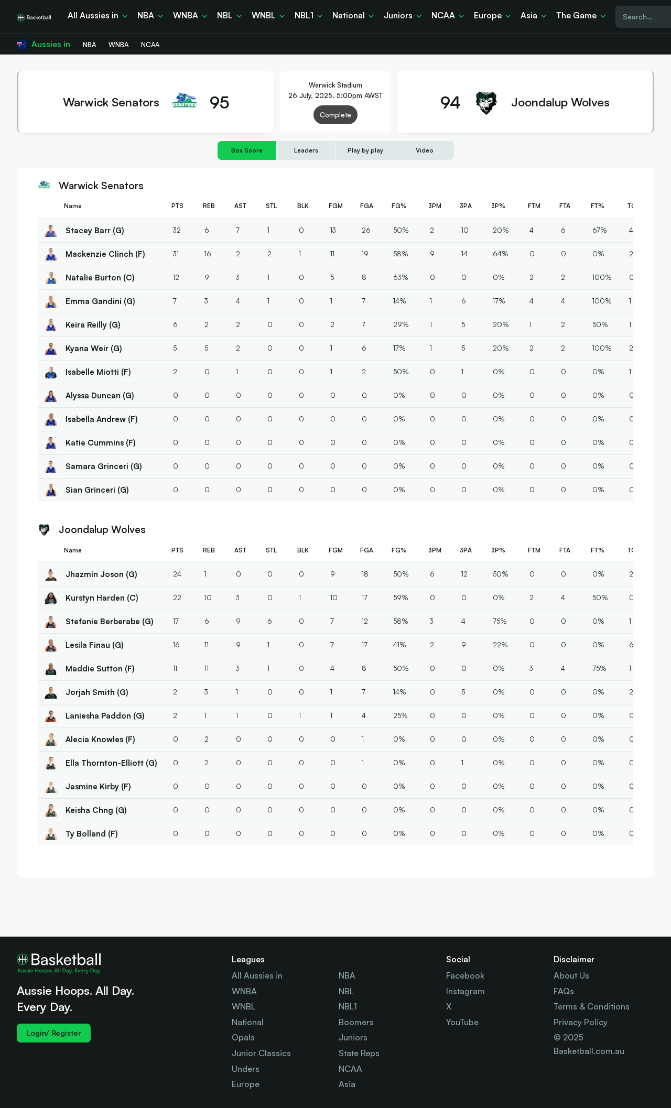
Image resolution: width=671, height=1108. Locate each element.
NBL (346, 991)
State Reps (359, 1053)
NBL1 (348, 1006)
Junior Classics (261, 1053)
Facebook (465, 975)
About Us (571, 975)
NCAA (350, 1068)
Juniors (353, 1037)
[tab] (247, 150)
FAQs (564, 991)
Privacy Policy (581, 1022)
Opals (243, 1037)
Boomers (356, 1022)
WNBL (243, 1006)
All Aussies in (257, 975)
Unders (245, 1068)
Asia (347, 1084)
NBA (347, 975)
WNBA (244, 991)
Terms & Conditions (592, 1006)
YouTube (462, 1022)
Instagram (465, 991)
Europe (245, 1084)
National (248, 1022)
